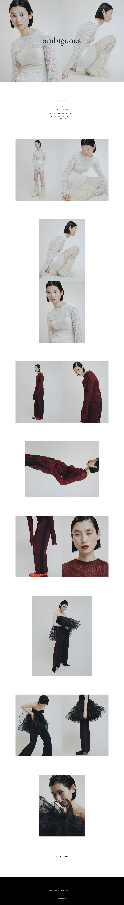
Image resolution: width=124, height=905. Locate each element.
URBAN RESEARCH (53, 890)
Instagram (73, 890)
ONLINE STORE (62, 857)
